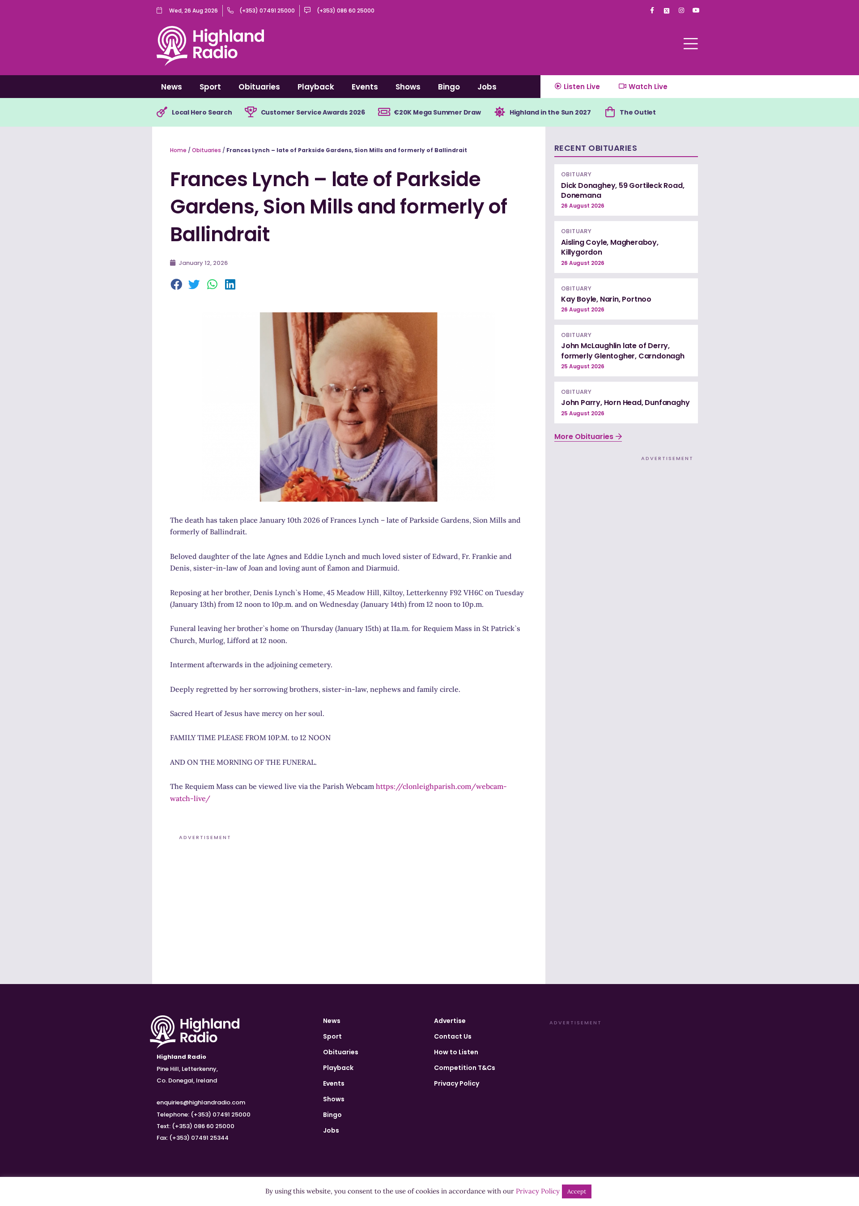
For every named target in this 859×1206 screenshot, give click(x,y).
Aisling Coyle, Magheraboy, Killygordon (610, 247)
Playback (316, 86)
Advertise (450, 1020)
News (171, 86)
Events (365, 86)
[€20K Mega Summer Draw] (383, 112)
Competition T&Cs (464, 1067)
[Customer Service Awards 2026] (251, 112)
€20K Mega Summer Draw (437, 112)
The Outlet (638, 112)
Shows (408, 86)
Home (178, 150)
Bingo (449, 86)
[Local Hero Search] (162, 112)
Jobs (487, 86)
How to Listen (456, 1052)
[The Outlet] (609, 112)
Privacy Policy (456, 1083)
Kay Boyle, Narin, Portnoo (606, 299)
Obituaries (259, 86)
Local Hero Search (202, 112)
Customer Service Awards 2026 (313, 112)
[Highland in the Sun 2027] (499, 112)
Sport (210, 86)
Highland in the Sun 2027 (550, 112)
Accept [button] (576, 1191)
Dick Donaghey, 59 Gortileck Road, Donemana (622, 190)
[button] (176, 285)
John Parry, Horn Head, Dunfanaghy (625, 402)
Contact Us (453, 1036)
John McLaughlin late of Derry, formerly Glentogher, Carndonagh (623, 351)
